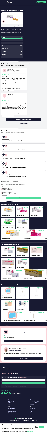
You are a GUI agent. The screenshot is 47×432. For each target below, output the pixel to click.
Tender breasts (5, 186)
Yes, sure (41, 426)
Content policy (33, 404)
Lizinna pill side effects (22, 7)
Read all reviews (24, 123)
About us (10, 410)
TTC (9, 404)
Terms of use (33, 399)
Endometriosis (11, 401)
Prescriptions (33, 410)
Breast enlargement (6, 188)
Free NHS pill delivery (41, 2)
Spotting (4, 51)
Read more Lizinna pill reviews (23, 119)
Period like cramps (6, 191)
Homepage (3, 7)
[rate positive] (2, 90)
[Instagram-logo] (5, 393)
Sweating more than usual (7, 193)
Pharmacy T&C (33, 402)
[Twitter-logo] (7, 393)
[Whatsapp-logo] (2, 393)
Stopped (4, 54)
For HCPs (10, 412)
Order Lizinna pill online (23, 198)
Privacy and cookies (34, 401)
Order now (23, 341)
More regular (5, 48)
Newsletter (32, 412)
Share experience (11, 408)
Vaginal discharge (6, 189)
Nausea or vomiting (6, 192)
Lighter (4, 37)
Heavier (4, 40)
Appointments (33, 408)
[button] (23, 182)
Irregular (4, 57)
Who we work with (12, 411)
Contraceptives (9, 7)
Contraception (11, 399)
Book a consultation (23, 358)
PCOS (9, 402)
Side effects (15, 7)
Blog (31, 411)
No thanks (36, 427)
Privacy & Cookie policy (23, 386)
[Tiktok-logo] (10, 393)
